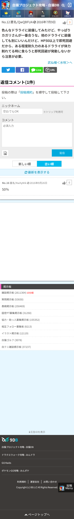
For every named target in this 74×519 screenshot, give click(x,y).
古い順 (49, 164)
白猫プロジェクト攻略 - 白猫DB (35, 4)
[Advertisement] (37, 240)
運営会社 (34, 481)
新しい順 (24, 164)
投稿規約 (26, 92)
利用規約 (21, 481)
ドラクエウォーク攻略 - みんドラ (18, 454)
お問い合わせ (50, 481)
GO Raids (6, 462)
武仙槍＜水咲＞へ (60, 62)
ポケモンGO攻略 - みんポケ (15, 470)
